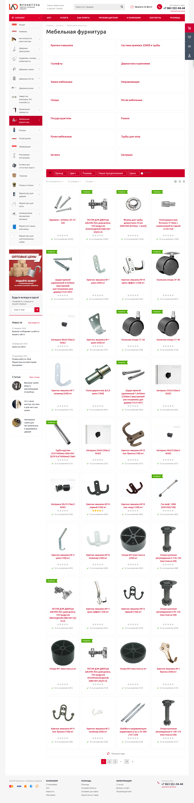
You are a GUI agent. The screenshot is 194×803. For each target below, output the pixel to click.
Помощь (86, 781)
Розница (175, 18)
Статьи (119, 784)
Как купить (83, 18)
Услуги (64, 18)
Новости (50, 791)
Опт (49, 18)
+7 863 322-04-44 (174, 8)
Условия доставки (89, 791)
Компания (52, 781)
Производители (108, 18)
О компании (134, 18)
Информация (124, 781)
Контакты (155, 18)
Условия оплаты (88, 788)
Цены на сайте (19, 347)
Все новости (33, 323)
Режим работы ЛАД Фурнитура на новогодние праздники (24, 362)
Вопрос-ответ (123, 788)
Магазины (50, 795)
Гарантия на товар (90, 795)
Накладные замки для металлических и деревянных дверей (31, 425)
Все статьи (34, 377)
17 (127, 761)
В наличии (146, 172)
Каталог (20, 18)
